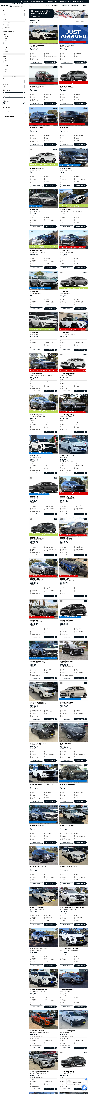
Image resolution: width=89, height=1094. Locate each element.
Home (47, 5)
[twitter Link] (87, 1)
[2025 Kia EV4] (73, 568)
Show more (14, 54)
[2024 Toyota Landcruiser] (43, 1060)
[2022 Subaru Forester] (43, 732)
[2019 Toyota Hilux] (73, 814)
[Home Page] (4, 5)
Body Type (5, 84)
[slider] (4, 92)
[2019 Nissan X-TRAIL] (43, 855)
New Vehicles (54, 5)
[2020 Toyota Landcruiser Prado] (73, 896)
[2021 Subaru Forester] (43, 937)
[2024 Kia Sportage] (43, 34)
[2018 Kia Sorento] (73, 650)
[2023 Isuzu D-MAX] (43, 1019)
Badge (4, 78)
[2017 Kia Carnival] (73, 444)
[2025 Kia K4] (43, 198)
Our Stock (64, 5)
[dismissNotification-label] (86, 1079)
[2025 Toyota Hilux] (43, 896)
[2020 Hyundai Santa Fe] (73, 937)
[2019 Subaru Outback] (73, 855)
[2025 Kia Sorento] (73, 75)
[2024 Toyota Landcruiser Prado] (43, 773)
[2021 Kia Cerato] (73, 732)
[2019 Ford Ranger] (43, 691)
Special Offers (75, 5)
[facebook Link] (85, 1)
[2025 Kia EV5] (73, 239)
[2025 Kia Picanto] (73, 526)
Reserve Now (49, 62)
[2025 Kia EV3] (73, 116)
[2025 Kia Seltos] (43, 239)
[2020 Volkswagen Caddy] (73, 1019)
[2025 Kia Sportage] (43, 75)
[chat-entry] (84, 1088)
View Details (36, 62)
